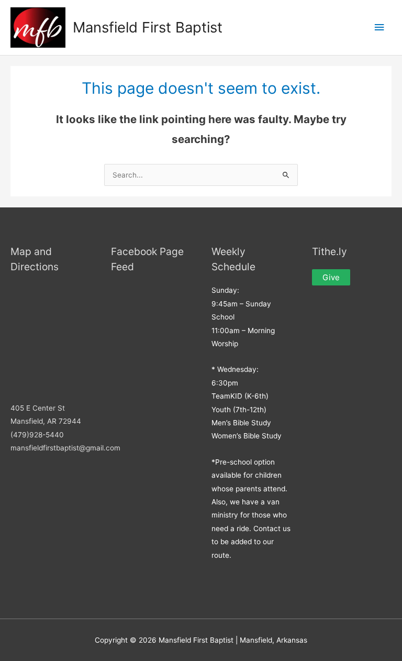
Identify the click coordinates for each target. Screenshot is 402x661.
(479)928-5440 (37, 435)
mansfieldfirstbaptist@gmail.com (65, 448)
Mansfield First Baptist (147, 27)
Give (331, 277)
